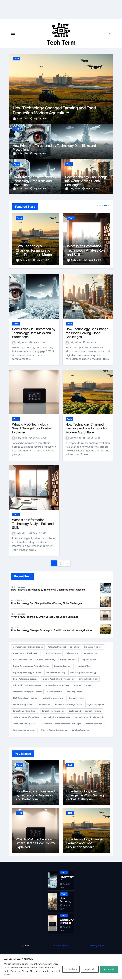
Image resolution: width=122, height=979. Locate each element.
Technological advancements (57, 717)
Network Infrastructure (53, 698)
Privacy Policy (97, 945)
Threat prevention (94, 723)
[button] (108, 88)
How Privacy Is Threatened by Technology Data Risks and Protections (34, 181)
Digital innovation (68, 659)
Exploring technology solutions (27, 672)
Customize (70, 969)
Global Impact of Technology (83, 672)
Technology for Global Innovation (90, 717)
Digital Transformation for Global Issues (31, 666)
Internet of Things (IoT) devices (27, 691)
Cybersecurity (72, 653)
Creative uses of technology (26, 653)
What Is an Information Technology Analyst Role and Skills (60, 110)
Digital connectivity (46, 659)
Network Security (76, 698)
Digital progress (89, 659)
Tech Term (61, 42)
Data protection (90, 653)
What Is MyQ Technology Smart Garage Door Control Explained (32, 428)
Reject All (89, 969)
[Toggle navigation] (13, 33)
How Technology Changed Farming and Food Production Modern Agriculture (87, 428)
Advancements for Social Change (28, 647)
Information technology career (27, 685)
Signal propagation (95, 704)
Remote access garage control (68, 704)
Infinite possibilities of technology (58, 679)
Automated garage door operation (63, 647)
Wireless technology (81, 730)
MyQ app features (75, 691)
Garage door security (55, 672)
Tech (16, 58)
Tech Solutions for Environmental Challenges (61, 723)
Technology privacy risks (24, 723)
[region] (61, 966)
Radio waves (44, 704)
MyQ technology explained (25, 698)
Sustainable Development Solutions (85, 711)
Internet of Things (82, 685)
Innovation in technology (57, 685)
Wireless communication (24, 730)
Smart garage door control (25, 711)
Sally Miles (23, 118)
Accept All (109, 969)
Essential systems (62, 666)
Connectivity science (93, 647)
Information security (88, 679)
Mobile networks (54, 691)
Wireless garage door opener (54, 730)
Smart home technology (53, 711)
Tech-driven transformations (26, 717)
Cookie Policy (61, 945)
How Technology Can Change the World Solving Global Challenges (86, 181)
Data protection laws (22, 659)
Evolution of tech (83, 666)
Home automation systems (25, 679)
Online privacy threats (23, 704)
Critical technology (52, 653)
